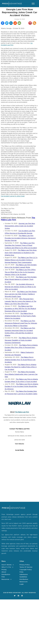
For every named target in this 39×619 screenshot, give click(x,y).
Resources (5, 579)
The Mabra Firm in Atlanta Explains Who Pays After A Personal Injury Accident (21, 348)
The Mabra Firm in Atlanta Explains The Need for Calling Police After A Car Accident (21, 367)
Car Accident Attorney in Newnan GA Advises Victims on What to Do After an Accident (20, 287)
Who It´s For (6, 567)
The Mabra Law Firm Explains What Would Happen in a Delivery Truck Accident (21, 279)
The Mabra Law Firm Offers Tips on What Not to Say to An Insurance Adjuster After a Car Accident (20, 272)
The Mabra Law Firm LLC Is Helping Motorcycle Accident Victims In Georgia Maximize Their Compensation (21, 260)
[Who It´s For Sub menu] (12, 567)
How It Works (7, 564)
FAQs (21, 572)
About (4, 572)
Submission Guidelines (24, 576)
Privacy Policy (25, 564)
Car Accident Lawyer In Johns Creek (13, 196)
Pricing (4, 569)
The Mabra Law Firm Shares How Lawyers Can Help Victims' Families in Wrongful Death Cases (21, 294)
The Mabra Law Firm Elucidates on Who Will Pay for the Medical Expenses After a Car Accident (20, 309)
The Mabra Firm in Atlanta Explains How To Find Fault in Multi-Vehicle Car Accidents (20, 316)
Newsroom (23, 581)
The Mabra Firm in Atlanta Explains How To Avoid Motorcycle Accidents (20, 360)
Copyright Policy (26, 569)
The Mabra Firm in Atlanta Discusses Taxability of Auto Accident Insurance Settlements (21, 340)
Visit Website (19, 443)
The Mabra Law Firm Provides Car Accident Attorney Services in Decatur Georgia (20, 238)
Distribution (6, 574)
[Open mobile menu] (33, 3)
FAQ (3, 577)
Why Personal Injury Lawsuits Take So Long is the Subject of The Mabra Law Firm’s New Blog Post (20, 301)
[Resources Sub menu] (11, 579)
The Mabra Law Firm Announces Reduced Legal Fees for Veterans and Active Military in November (21, 323)
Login (22, 584)
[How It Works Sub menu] (13, 564)
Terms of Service (26, 567)
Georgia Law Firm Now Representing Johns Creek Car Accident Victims (20, 226)
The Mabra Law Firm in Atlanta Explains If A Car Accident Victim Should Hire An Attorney (21, 386)
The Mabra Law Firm (22, 412)
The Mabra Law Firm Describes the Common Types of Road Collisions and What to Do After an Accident (21, 245)
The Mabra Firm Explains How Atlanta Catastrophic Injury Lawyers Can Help (21, 374)
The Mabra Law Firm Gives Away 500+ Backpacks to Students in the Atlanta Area (21, 253)
